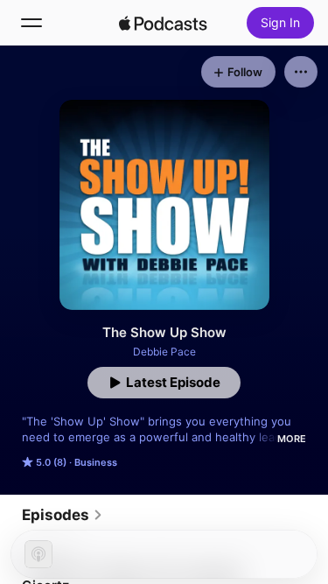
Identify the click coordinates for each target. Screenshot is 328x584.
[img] (163, 23)
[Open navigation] (31, 23)
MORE (291, 439)
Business (95, 462)
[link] (62, 514)
